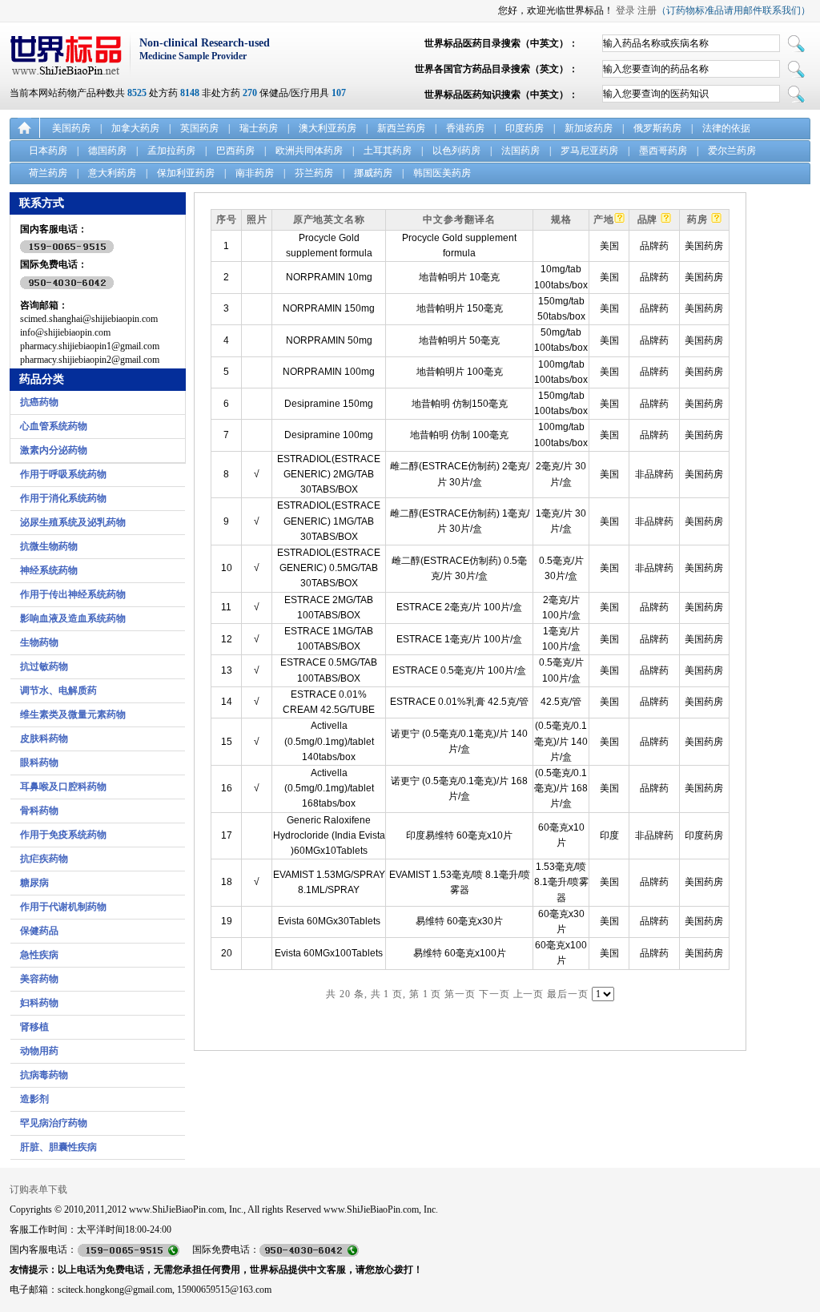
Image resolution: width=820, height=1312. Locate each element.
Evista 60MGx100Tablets (329, 953)
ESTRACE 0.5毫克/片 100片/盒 (459, 670)
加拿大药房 (135, 128)
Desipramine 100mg (328, 435)
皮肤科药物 (44, 738)
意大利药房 (112, 173)
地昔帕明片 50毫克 (459, 340)
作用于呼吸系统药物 (63, 474)
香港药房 (465, 128)
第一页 (460, 994)
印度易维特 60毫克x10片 (459, 835)
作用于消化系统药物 (63, 498)
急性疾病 (39, 954)
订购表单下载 (38, 1189)
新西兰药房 (401, 128)
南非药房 (254, 173)
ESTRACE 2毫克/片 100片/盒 (459, 607)
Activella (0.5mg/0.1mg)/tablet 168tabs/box (329, 788)
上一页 (529, 994)
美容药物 (39, 978)
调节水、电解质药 (58, 690)
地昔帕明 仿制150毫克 (460, 403)
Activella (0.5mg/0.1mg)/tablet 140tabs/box (329, 741)
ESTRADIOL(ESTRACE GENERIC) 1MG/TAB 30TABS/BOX (328, 520)
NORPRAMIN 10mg (329, 277)
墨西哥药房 (663, 150)
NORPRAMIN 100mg (329, 371)
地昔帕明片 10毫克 (459, 277)
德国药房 (107, 150)
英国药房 (199, 128)
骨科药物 (39, 810)
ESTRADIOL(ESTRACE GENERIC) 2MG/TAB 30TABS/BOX (328, 474)
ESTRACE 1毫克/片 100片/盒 (459, 639)
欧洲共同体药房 (309, 150)
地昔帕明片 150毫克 (459, 308)
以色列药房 (456, 150)
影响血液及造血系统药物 (73, 618)
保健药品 (39, 930)
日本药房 (48, 150)
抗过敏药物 (44, 666)
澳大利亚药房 (327, 128)
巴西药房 (235, 150)
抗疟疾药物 (44, 858)
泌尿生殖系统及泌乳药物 (73, 522)
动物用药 (39, 1050)
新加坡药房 (589, 128)
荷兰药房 (48, 173)
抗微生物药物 (49, 546)
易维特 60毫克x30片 (459, 921)
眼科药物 (39, 762)
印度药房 (524, 128)
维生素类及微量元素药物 (73, 714)
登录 (625, 10)
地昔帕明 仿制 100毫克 (459, 435)
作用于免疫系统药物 (63, 834)
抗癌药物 (39, 402)
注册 (647, 10)
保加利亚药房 (186, 173)
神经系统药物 (49, 570)
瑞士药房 (258, 128)
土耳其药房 (388, 150)
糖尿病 (34, 882)
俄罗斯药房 (657, 128)
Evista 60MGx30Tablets (329, 921)
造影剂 (34, 1099)
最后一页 (568, 994)
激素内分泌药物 (53, 450)
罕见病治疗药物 (53, 1123)
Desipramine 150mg (328, 403)
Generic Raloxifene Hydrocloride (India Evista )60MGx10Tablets (329, 835)
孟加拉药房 (171, 150)
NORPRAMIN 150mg (329, 308)
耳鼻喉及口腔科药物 (63, 786)
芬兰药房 (314, 173)
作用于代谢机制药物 (63, 906)
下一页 (494, 994)
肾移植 (34, 1026)
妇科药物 (39, 1002)
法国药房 (520, 150)
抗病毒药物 (44, 1075)
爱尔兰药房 (732, 150)
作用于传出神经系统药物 (73, 594)
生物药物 (39, 642)
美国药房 (71, 128)
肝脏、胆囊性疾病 (58, 1147)
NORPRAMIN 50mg (329, 340)
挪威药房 (373, 173)
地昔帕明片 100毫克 (459, 371)
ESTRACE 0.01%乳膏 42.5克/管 (459, 701)
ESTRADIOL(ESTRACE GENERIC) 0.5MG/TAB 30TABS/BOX (328, 568)
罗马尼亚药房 (589, 150)
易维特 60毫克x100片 (459, 953)
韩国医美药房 (442, 173)
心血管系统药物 (53, 426)
